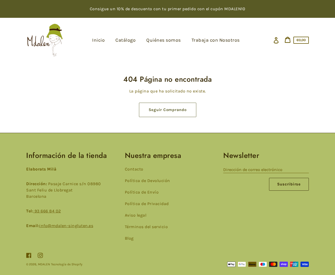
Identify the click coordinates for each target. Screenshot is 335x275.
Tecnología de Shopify (66, 264)
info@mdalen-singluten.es (66, 225)
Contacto (134, 169)
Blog (129, 238)
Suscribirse (289, 184)
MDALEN (44, 264)
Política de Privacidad (147, 203)
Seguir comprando (168, 109)
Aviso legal (136, 215)
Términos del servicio (146, 226)
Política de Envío (142, 192)
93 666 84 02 (47, 210)
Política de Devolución (147, 180)
